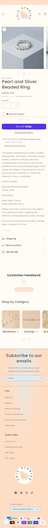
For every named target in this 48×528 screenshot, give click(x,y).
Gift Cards (9, 458)
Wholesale (9, 425)
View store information (14, 145)
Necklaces (9, 331)
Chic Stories (19, 527)
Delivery (8, 403)
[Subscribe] (40, 378)
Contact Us (10, 441)
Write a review (24, 289)
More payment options (24, 132)
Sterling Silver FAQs (14, 447)
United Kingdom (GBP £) (23, 509)
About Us (9, 397)
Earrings (29, 331)
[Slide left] (18, 73)
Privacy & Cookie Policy (15, 420)
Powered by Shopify (30, 527)
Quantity (5, 100)
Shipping (12, 96)
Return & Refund (12, 408)
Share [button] (7, 230)
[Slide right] (29, 73)
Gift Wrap (9, 452)
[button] (3, 14)
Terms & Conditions (14, 414)
